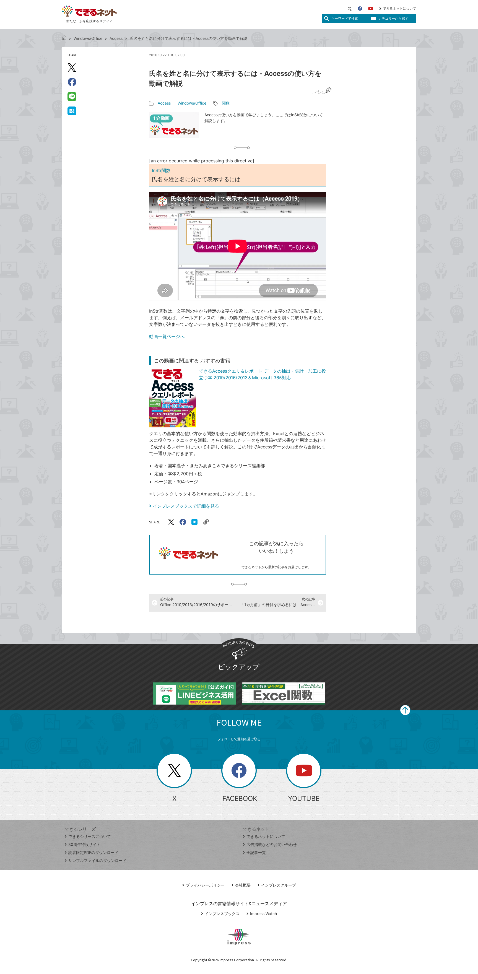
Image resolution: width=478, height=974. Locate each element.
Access (116, 38)
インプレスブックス (222, 913)
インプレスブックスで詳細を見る (186, 506)
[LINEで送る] (71, 96)
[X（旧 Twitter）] (350, 9)
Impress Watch (263, 913)
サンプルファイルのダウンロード (97, 860)
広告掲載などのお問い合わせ (271, 844)
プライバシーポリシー (205, 885)
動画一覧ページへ (167, 336)
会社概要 (243, 885)
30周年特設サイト (84, 844)
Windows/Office (88, 38)
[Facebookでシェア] (71, 81)
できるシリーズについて (89, 836)
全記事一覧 (256, 852)
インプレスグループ (278, 885)
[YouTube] (370, 8)
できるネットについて (399, 8)
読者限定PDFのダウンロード (93, 852)
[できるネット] (64, 38)
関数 (226, 103)
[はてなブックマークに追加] (71, 110)
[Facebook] (360, 8)
